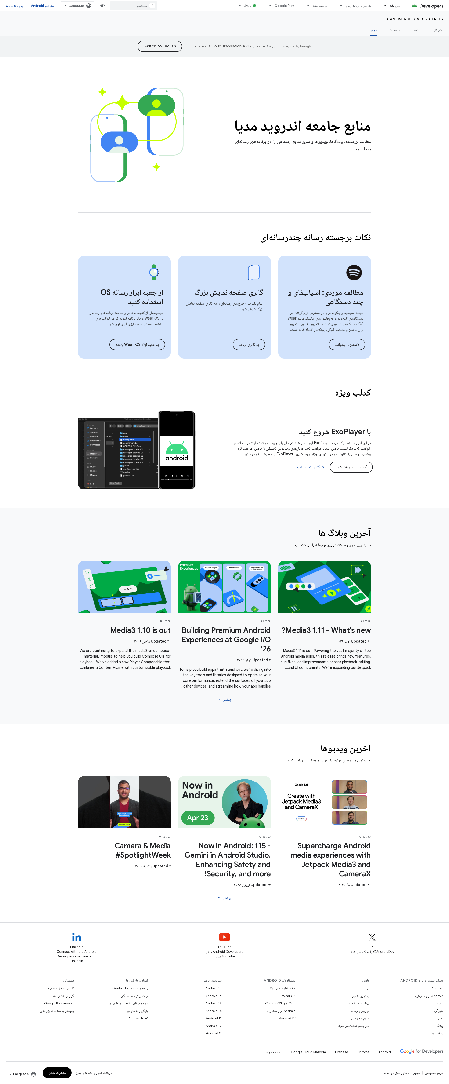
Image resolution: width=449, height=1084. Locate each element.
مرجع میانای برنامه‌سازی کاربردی (128, 1003)
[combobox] (133, 5)
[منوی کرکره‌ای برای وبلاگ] (237, 5)
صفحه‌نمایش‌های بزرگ (282, 988)
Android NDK (138, 1018)
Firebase (341, 1052)
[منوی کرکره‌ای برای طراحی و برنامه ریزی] (339, 5)
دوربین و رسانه (360, 1011)
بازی (366, 988)
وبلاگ (247, 6)
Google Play (284, 6)
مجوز (416, 1073)
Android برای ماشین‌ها (281, 1011)
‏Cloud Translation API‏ (230, 46)
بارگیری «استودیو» (136, 1011)
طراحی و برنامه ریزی (358, 6)
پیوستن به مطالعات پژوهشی (57, 1011)
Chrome (363, 1052)
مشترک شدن (57, 1072)
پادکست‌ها (437, 1033)
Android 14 (213, 1011)
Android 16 (213, 996)
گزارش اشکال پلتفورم (61, 988)
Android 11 (214, 1033)
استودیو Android (43, 6)
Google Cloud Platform (308, 1052)
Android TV (287, 1018)
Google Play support (59, 1003)
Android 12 (214, 1026)
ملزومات (395, 6)
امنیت (439, 1003)
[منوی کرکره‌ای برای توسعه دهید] (306, 5)
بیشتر (224, 699)
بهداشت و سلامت (359, 1003)
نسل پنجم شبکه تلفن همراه (353, 1026)
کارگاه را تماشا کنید (310, 467)
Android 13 (214, 1018)
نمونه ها (395, 30)
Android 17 (214, 988)
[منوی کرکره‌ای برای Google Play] (268, 5)
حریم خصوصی (360, 1018)
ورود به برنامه (14, 6)
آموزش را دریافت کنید (351, 467)
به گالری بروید (249, 344)
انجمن (373, 30)
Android (437, 988)
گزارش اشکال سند (63, 996)
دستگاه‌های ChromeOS (280, 1003)
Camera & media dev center (415, 19)
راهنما (416, 30)
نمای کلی (438, 30)
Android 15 (214, 1003)
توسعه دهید (319, 6)
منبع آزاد (438, 1011)
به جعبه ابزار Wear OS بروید (137, 344)
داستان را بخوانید (347, 344)
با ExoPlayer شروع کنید (335, 431)
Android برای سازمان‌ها (428, 996)
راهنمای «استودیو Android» (130, 988)
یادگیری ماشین (360, 996)
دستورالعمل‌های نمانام (396, 1073)
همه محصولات (273, 1052)
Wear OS (289, 996)
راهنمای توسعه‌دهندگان (134, 996)
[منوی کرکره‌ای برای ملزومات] (383, 5)
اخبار (440, 1018)
